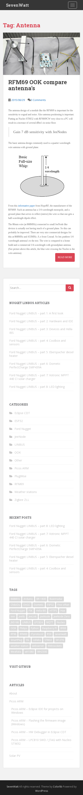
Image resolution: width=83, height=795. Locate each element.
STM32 (48, 640)
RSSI (49, 634)
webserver (38, 646)
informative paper (26, 205)
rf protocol (37, 634)
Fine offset (63, 604)
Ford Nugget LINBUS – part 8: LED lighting (37, 387)
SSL (27, 640)
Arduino (28, 599)
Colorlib (57, 786)
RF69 (63, 628)
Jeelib (22, 616)
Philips (23, 628)
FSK (30, 610)
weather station (19, 646)
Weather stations (26, 492)
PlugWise (20, 476)
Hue (62, 610)
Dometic (39, 604)
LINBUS (20, 444)
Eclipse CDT (22, 413)
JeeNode (20, 437)
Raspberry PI (49, 628)
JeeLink (32, 616)
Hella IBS (41, 610)
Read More (65, 257)
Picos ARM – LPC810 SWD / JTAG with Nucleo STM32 (41, 741)
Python (35, 628)
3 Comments (38, 100)
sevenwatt (60, 634)
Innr (13, 616)
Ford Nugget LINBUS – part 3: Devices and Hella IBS (40, 331)
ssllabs (37, 640)
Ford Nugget (23, 429)
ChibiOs (15, 604)
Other (18, 460)
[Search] (70, 287)
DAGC (26, 604)
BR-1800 (41, 599)
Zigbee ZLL (22, 500)
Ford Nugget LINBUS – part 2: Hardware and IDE (41, 321)
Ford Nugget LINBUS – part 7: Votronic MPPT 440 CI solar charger (39, 377)
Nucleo (61, 622)
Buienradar (56, 599)
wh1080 (29, 651)
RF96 (13, 634)
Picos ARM (22, 468)
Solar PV (14, 756)
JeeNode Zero (62, 616)
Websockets (55, 646)
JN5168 (15, 622)
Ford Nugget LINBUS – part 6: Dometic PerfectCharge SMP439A (34, 365)
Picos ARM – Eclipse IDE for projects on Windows (37, 710)
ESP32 (19, 421)
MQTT (49, 622)
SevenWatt (17, 5)
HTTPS (53, 610)
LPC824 (38, 622)
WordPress (41, 791)
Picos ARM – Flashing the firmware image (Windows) (38, 722)
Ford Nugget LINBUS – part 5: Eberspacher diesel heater (41, 354)
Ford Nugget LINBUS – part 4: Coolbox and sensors (37, 342)
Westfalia (16, 651)
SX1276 (60, 640)
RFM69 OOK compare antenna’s (37, 85)
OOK (18, 452)
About (13, 693)
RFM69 (19, 484)
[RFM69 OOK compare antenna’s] (41, 54)
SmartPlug (16, 640)
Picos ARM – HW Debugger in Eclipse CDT (38, 732)
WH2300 (42, 651)
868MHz (15, 599)
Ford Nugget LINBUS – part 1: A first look (36, 313)
